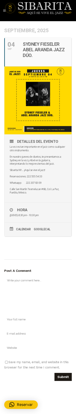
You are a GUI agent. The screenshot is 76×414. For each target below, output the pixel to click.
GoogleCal (42, 229)
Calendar (23, 229)
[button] (21, 404)
